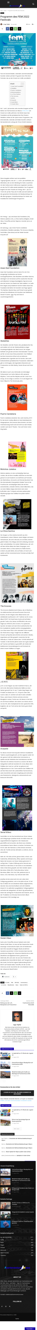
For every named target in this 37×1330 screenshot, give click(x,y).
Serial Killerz (14, 102)
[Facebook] (7, 28)
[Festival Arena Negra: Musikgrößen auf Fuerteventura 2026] (5, 1065)
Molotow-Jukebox (16, 92)
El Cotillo (7, 982)
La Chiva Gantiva (15, 94)
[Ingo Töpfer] (1, 24)
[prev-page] (1, 1081)
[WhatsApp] (15, 28)
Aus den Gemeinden (3, 1058)
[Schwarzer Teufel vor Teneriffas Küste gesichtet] (5, 1224)
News (17, 985)
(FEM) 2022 (25, 111)
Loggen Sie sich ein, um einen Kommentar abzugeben (17, 1093)
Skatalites (13, 88)
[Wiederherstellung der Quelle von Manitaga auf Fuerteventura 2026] (5, 1074)
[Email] (19, 28)
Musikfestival (11, 985)
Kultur (5, 10)
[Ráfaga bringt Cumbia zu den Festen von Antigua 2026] (5, 1190)
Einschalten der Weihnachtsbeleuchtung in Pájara (19, 1144)
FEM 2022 (17, 982)
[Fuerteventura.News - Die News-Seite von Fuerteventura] (17, 6)
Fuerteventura (24, 982)
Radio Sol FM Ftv (24, 985)
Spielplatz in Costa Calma (23, 1155)
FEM (12, 982)
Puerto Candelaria (16, 90)
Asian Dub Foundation (17, 86)
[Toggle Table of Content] (21, 83)
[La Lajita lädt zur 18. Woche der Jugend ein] (5, 1056)
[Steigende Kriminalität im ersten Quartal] (5, 1214)
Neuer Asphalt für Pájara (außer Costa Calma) (18, 1151)
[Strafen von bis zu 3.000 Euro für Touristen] (5, 1205)
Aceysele (13, 100)
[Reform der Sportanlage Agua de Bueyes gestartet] (5, 1122)
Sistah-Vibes (15, 104)
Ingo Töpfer (7, 24)
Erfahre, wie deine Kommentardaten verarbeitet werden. (16, 1100)
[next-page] (4, 1081)
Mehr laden (16, 1129)
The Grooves (14, 96)
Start (1, 10)
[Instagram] (5, 1306)
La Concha (3, 985)
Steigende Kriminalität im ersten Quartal (23, 1212)
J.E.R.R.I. (13, 98)
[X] (11, 28)
